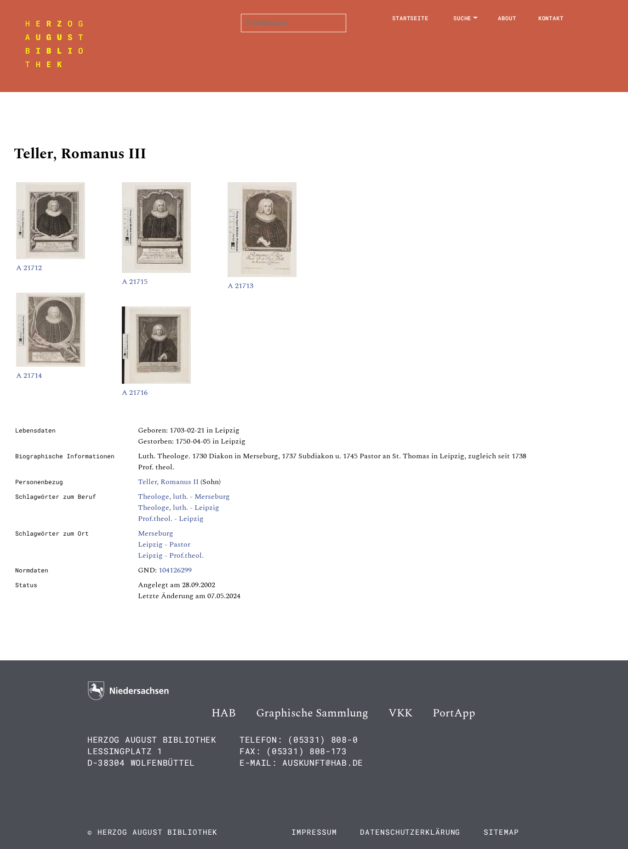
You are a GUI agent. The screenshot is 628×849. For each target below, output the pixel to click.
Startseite (410, 18)
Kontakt (551, 18)
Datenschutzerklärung (410, 832)
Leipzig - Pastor (164, 544)
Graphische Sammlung (312, 713)
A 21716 (135, 392)
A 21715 (135, 281)
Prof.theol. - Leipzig (171, 518)
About (507, 18)
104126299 (175, 570)
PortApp (454, 713)
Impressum (314, 832)
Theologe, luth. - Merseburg (184, 496)
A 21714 (29, 375)
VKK (400, 713)
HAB (223, 713)
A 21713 (240, 285)
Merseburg (155, 533)
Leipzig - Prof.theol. (171, 555)
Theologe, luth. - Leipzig (178, 507)
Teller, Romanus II (168, 481)
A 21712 (29, 267)
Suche (462, 18)
